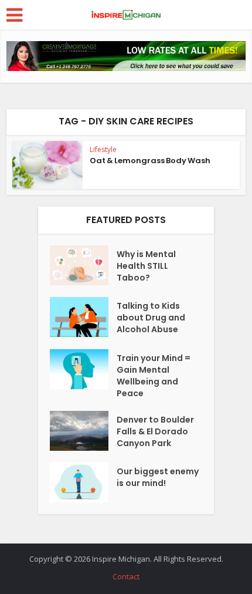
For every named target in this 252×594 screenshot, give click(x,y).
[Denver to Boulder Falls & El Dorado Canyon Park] (83, 431)
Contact (126, 576)
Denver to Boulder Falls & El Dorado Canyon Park (155, 431)
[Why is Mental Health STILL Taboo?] (83, 265)
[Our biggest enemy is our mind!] (83, 482)
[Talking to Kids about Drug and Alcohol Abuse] (83, 317)
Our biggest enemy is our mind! (158, 477)
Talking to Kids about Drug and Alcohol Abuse (151, 317)
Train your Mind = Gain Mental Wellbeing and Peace (153, 375)
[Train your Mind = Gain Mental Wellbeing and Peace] (83, 369)
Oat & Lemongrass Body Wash (150, 160)
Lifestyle (103, 149)
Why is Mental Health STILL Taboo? (146, 266)
